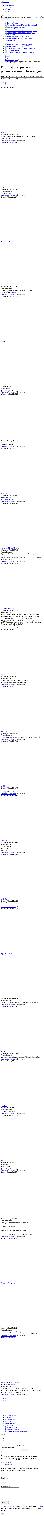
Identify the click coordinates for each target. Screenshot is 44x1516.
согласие (10, 1508)
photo (3, 1051)
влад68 (3, 675)
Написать (5, 1502)
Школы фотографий (29, 48)
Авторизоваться (6, 1463)
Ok (3, 1514)
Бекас (3, 1160)
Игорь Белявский (7, 1217)
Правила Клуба (10, 1415)
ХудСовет (8, 1421)
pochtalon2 (4, 899)
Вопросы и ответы (27, 52)
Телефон (4, 1482)
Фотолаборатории (27, 44)
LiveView (4, 840)
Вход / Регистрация (12, 1419)
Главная (8, 56)
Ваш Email (4, 1478)
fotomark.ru (14, 292)
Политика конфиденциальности (17, 1431)
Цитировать (12, 140)
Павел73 (4, 187)
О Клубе (8, 1417)
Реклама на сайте (11, 1427)
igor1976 (4, 1106)
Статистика (9, 1425)
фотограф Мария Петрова (10, 548)
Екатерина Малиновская (10, 1383)
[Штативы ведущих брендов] (22, 1412)
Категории (5, 19)
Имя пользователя (7, 1474)
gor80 (3, 786)
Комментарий (6, 1486)
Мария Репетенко (7, 608)
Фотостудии (22, 46)
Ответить (4, 140)
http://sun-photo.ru (7, 499)
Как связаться (10, 1423)
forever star (4, 439)
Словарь (16, 50)
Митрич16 (4, 731)
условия (40, 1506)
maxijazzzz (4, 133)
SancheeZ (4, 493)
